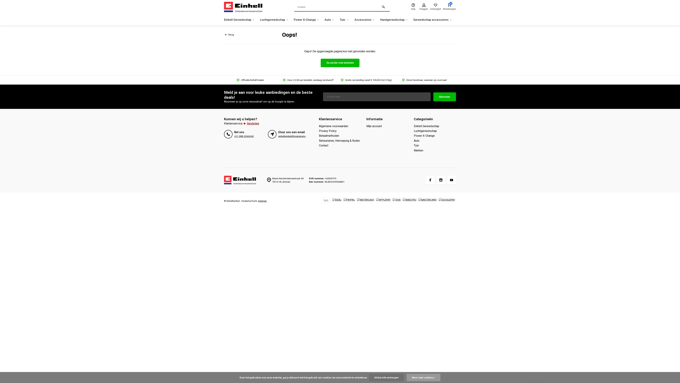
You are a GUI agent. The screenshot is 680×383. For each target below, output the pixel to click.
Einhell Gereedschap (237, 19)
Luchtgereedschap (272, 19)
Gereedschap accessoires (431, 19)
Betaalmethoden (329, 135)
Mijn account (374, 126)
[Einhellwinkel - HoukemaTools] (245, 7)
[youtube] (451, 180)
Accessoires (363, 19)
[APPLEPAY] (383, 201)
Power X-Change (305, 19)
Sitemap (262, 200)
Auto (328, 19)
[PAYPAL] (349, 201)
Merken (418, 150)
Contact (323, 145)
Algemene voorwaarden (333, 126)
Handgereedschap (392, 19)
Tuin (343, 19)
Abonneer (444, 96)
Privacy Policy (328, 131)
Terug (231, 34)
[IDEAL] (337, 201)
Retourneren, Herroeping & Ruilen (339, 140)
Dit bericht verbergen (386, 377)
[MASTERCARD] (427, 201)
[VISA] (396, 201)
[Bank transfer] (326, 201)
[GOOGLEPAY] (446, 201)
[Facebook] (430, 180)
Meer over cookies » (423, 377)
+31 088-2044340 (244, 136)
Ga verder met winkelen (340, 62)
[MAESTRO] (409, 201)
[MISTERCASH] (365, 201)
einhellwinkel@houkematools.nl (294, 136)
